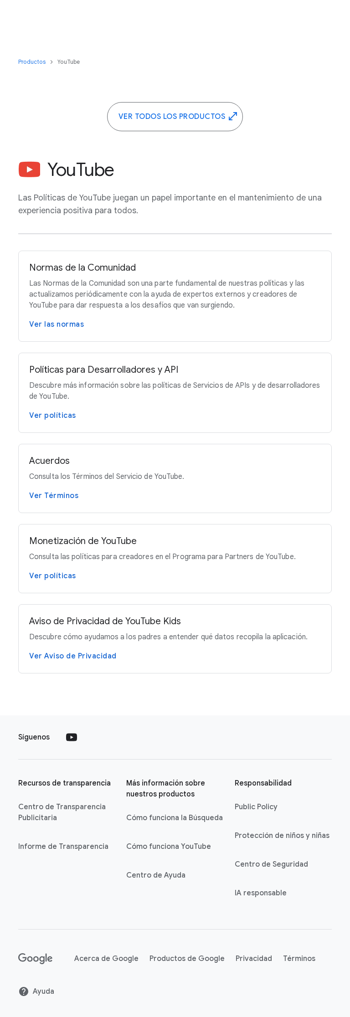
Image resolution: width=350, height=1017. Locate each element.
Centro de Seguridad (271, 864)
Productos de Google (187, 958)
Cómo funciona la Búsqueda (174, 817)
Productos (32, 61)
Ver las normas (56, 324)
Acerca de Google (106, 958)
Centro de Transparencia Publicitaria (62, 812)
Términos (299, 958)
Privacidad (254, 958)
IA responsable (261, 893)
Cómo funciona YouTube (168, 846)
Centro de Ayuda (155, 875)
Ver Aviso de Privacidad (73, 656)
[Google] (35, 959)
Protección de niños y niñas (282, 835)
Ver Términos (53, 495)
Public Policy (256, 807)
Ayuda (43, 991)
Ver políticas (52, 415)
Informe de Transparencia (63, 846)
